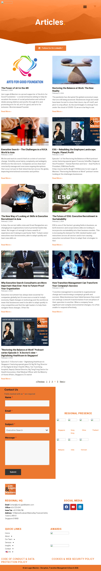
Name (9, 397)
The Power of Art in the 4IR (15, 88)
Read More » (6, 111)
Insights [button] (8, 546)
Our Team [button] (8, 539)
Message (11, 437)
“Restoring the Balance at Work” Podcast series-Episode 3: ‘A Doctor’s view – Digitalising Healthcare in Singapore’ (22, 352)
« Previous (40, 382)
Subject (10, 424)
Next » (62, 382)
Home (7, 533)
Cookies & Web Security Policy (73, 558)
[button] (85, 7)
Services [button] (8, 542)
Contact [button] (8, 549)
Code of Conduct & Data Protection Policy (17, 560)
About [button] (7, 536)
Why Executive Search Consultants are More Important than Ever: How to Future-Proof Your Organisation (24, 286)
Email (9, 411)
